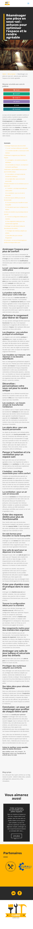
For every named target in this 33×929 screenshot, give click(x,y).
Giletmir (15, 777)
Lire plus (16, 836)
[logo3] (10, 871)
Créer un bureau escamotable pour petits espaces (16, 810)
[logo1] (25, 871)
